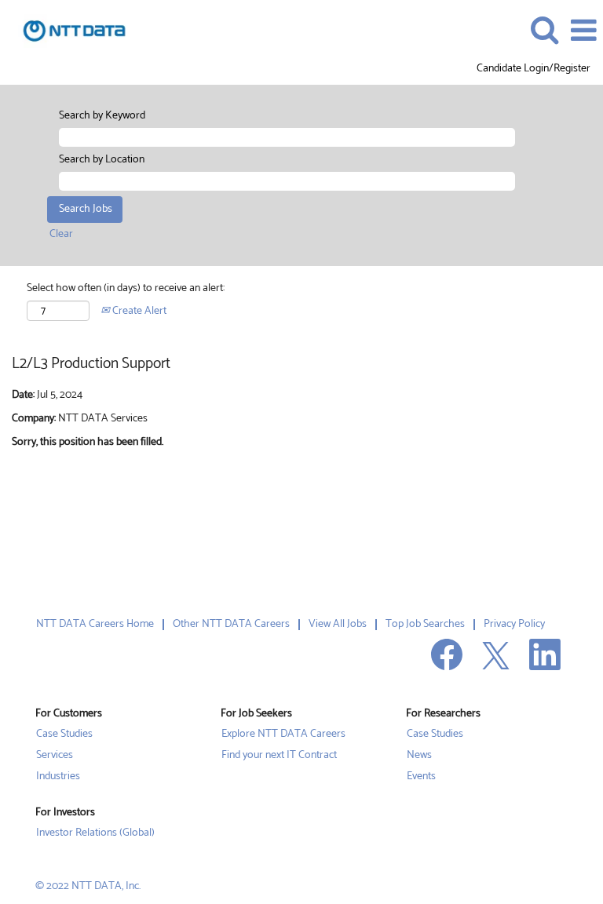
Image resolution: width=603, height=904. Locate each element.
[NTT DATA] (68, 30)
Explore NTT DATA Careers (283, 734)
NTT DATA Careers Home (95, 624)
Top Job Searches (425, 624)
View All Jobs (338, 624)
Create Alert (138, 311)
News (419, 755)
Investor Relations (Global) (95, 833)
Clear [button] (61, 234)
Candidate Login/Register (533, 69)
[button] (583, 30)
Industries (58, 777)
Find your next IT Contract (279, 755)
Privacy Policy (514, 624)
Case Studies (64, 734)
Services (54, 755)
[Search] (544, 30)
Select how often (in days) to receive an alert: (126, 289)
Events (421, 777)
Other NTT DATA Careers (231, 624)
